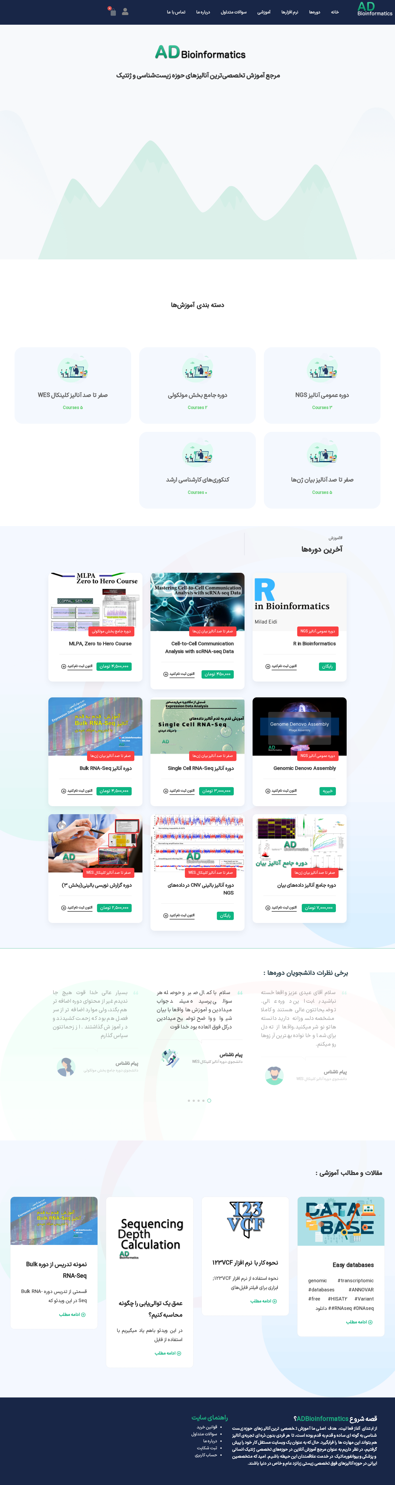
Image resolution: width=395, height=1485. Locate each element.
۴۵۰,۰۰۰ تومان (218, 674)
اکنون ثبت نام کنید (284, 666)
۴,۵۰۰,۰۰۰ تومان (114, 666)
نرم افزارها (289, 12)
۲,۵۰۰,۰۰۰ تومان (114, 908)
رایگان (327, 666)
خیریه (328, 791)
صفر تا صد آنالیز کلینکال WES (73, 395)
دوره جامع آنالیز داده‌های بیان (306, 885)
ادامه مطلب (356, 1322)
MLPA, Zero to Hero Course (100, 644)
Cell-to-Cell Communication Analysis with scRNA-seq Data (199, 648)
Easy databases (353, 1265)
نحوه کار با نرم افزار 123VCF (245, 1263)
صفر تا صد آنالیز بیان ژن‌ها (322, 480)
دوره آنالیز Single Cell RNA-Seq (201, 769)
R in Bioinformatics (315, 644)
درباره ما (203, 12)
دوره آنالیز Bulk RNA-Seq (106, 769)
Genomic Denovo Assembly (305, 769)
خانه (335, 12)
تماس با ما (176, 12)
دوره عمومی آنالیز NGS (322, 395)
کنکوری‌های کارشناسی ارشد (197, 480)
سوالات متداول (234, 12)
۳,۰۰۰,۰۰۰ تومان (216, 791)
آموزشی (264, 12)
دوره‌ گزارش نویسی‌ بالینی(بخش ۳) (97, 885)
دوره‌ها (314, 12)
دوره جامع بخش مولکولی (197, 395)
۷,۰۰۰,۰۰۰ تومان (319, 908)
